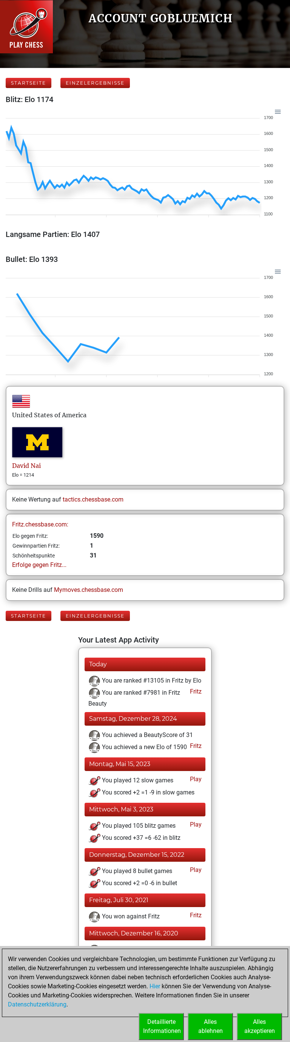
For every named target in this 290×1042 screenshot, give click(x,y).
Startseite (28, 83)
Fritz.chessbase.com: (40, 524)
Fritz (195, 691)
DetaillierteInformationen (162, 1026)
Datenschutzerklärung (37, 1004)
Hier (155, 986)
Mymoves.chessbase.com (88, 589)
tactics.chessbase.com (93, 499)
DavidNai (26, 465)
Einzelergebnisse (95, 83)
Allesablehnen (210, 1026)
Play (195, 779)
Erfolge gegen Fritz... (39, 564)
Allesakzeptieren (259, 1026)
